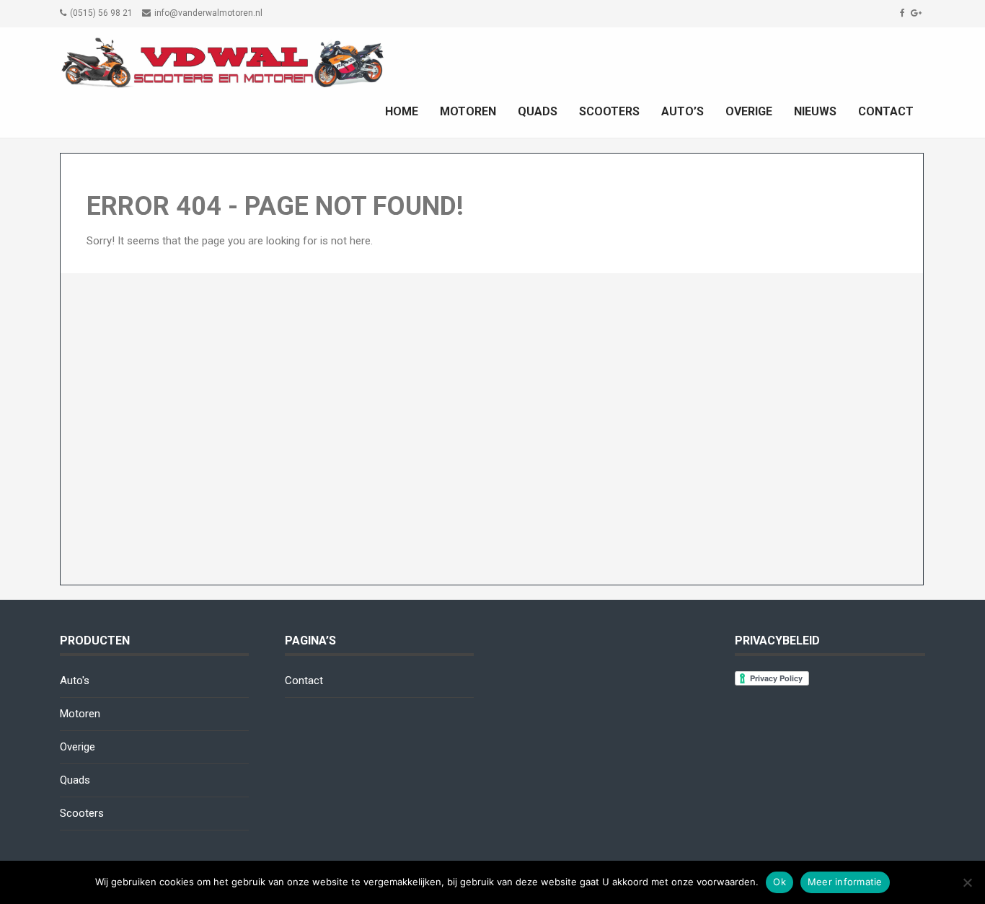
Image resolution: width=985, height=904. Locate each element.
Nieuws (815, 111)
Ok (779, 881)
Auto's (74, 680)
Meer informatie (845, 881)
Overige (748, 111)
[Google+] (918, 13)
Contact (886, 111)
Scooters (609, 111)
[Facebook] (904, 13)
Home (401, 111)
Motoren (468, 111)
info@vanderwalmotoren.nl (208, 13)
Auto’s (682, 111)
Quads (537, 111)
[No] (967, 882)
